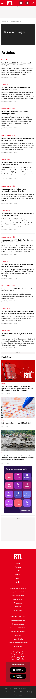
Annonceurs (18, 695)
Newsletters (18, 610)
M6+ (15, 689)
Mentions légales (18, 624)
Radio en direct (18, 599)
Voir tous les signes (25, 510)
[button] (21, 3)
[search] (32, 3)
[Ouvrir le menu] (2, 3)
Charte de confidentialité (18, 628)
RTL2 (29, 689)
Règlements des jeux (18, 620)
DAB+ (28, 692)
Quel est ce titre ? (18, 596)
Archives (18, 607)
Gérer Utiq (18, 635)
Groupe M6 (8, 689)
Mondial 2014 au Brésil (8, 108)
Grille (18, 563)
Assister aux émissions (18, 588)
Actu (18, 571)
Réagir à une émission (17, 592)
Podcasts (18, 567)
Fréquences (18, 603)
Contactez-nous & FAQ (18, 617)
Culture (17, 575)
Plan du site (18, 646)
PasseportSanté (19, 692)
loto (2, 420)
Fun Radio (22, 689)
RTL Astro (8, 692)
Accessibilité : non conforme (18, 643)
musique (4, 383)
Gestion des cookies (18, 631)
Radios (18, 582)
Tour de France (5, 60)
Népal (3, 453)
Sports (18, 578)
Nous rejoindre (18, 639)
